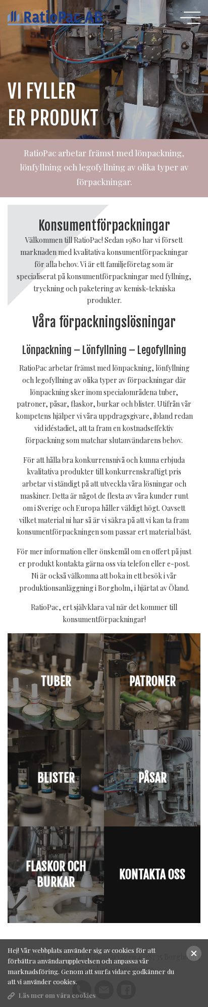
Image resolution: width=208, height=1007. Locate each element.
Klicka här (152, 901)
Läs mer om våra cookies (57, 995)
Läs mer (55, 708)
